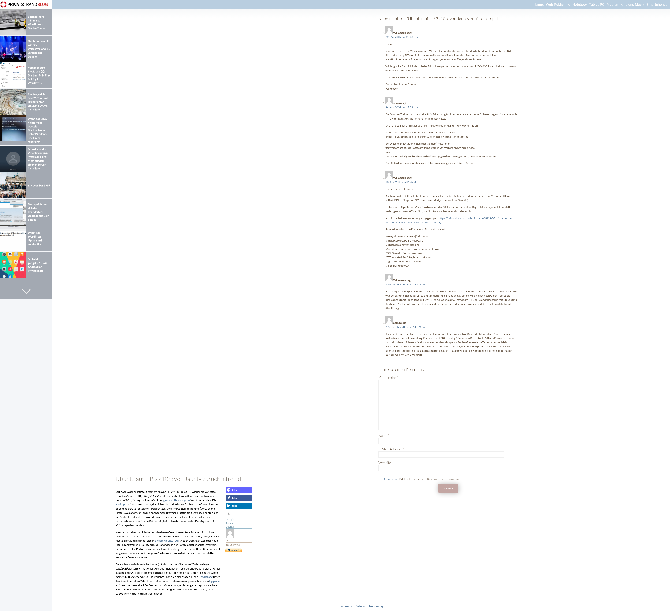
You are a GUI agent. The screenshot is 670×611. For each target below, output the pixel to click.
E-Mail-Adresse (391, 449)
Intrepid (230, 519)
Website (384, 462)
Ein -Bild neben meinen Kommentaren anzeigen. (420, 479)
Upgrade (214, 581)
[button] (239, 490)
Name (383, 435)
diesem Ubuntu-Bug (167, 540)
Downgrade (206, 576)
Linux (539, 4)
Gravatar (391, 479)
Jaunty (229, 522)
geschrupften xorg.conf (177, 500)
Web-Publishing (558, 4)
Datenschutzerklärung (369, 606)
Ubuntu (230, 526)
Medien (612, 4)
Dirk (228, 540)
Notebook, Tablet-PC (588, 4)
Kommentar (388, 377)
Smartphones (656, 4)
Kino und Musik (632, 4)
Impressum (346, 606)
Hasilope (121, 504)
